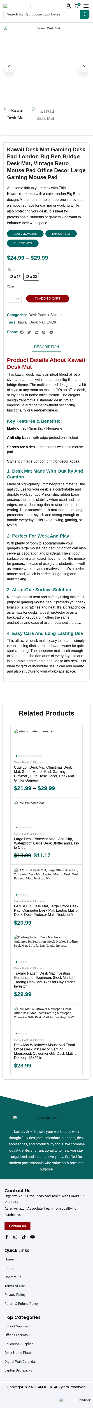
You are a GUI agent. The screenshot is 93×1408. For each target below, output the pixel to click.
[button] (68, 6)
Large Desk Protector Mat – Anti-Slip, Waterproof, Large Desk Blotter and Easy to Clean (46, 843)
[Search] (84, 14)
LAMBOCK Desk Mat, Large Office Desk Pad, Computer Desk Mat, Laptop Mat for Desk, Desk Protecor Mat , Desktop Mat (46, 910)
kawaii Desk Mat (31, 322)
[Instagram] (15, 1237)
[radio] (15, 276)
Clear (10, 286)
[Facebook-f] (7, 1237)
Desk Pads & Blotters (45, 315)
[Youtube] (32, 1237)
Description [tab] (46, 347)
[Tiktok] (24, 1237)
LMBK (52, 322)
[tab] (46, 348)
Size (11, 270)
